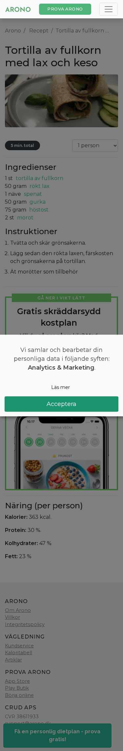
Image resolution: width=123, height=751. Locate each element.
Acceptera (61, 403)
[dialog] (61, 375)
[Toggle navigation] (108, 9)
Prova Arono (65, 9)
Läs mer (60, 387)
